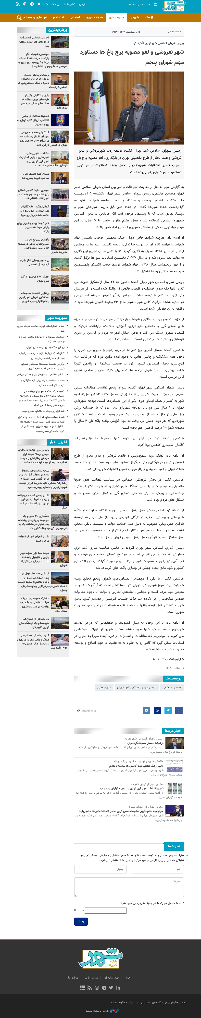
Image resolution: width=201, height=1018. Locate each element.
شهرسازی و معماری (35, 17)
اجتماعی (75, 17)
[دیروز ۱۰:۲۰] (60, 42)
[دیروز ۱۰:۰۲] (60, 281)
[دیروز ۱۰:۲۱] (60, 157)
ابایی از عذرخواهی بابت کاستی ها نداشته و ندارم (136, 766)
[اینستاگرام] (97, 988)
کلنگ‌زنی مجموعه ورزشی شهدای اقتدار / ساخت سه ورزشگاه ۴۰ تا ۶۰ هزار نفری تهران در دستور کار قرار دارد (43, 138)
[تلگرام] (104, 988)
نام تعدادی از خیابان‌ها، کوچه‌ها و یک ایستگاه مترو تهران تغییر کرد (34, 623)
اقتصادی (58, 17)
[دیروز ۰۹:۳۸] (60, 211)
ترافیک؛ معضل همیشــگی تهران (145, 743)
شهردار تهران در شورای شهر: (146, 807)
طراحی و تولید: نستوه (97, 1011)
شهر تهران (134, 1002)
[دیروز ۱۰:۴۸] (60, 227)
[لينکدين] (118, 988)
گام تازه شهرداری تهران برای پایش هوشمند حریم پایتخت (33, 227)
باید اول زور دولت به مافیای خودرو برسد (43, 411)
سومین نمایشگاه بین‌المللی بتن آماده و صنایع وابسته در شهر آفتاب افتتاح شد (33, 194)
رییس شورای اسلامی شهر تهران (136, 687)
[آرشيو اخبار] (82, 988)
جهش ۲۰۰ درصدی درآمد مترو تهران (35, 279)
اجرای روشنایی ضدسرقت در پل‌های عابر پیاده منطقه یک (34, 42)
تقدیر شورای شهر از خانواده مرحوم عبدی (33, 538)
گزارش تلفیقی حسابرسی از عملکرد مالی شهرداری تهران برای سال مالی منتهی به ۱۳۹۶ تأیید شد (42, 641)
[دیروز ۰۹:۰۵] (60, 244)
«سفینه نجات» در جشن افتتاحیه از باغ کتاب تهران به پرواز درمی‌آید (33, 120)
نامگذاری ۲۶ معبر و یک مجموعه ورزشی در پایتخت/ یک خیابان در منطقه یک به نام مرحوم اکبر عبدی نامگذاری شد (42, 522)
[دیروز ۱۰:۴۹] (60, 264)
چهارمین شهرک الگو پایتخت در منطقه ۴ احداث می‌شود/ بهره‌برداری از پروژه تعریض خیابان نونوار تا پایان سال (42, 60)
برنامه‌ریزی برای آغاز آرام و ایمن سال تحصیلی (34, 262)
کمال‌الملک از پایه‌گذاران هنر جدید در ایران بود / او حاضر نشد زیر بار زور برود (34, 211)
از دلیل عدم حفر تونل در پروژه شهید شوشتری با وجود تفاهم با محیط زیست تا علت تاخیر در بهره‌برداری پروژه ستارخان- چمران (42, 581)
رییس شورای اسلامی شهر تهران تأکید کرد (158, 43)
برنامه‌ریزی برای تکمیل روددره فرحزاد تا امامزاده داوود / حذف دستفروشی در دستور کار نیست (42, 81)
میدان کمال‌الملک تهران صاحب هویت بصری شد (35, 176)
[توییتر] (111, 988)
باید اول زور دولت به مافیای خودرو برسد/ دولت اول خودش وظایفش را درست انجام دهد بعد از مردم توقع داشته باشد (42, 456)
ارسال (81, 921)
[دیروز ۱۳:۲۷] (60, 100)
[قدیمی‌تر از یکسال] (174, 743)
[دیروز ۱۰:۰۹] (60, 178)
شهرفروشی (104, 687)
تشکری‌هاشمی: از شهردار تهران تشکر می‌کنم (40, 375)
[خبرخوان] (90, 988)
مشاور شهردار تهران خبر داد (146, 784)
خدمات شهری (94, 17)
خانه (147, 17)
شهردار (134, 17)
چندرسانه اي (111, 977)
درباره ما (56, 4)
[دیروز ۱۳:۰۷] (60, 120)
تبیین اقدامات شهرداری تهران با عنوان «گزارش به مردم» (131, 788)
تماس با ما (69, 4)
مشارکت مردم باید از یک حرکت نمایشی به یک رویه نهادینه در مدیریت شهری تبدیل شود (43, 604)
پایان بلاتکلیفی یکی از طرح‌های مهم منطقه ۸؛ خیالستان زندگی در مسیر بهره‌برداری (44, 101)
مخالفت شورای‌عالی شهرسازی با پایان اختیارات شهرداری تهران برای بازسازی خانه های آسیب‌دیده (43, 159)
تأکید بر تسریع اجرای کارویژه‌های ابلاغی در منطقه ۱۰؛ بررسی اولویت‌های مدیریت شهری (42, 246)
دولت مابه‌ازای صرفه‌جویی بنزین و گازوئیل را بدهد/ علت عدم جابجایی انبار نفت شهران (42, 559)
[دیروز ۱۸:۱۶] (60, 137)
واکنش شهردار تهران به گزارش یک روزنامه (137, 762)
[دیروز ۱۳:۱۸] (60, 79)
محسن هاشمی (172, 687)
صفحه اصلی (174, 32)
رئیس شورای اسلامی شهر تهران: (143, 739)
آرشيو (82, 4)
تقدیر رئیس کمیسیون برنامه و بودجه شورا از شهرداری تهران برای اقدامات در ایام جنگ (42, 501)
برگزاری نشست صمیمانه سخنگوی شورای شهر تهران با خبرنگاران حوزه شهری (34, 297)
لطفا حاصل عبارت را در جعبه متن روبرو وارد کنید (152, 903)
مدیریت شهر (117, 17)
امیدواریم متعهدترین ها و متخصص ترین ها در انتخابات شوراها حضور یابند (121, 811)
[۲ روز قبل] (60, 58)
